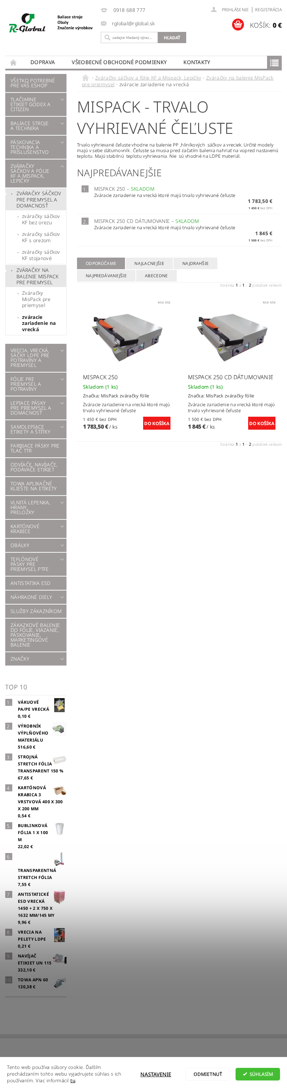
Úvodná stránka (13, 62)
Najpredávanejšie (106, 276)
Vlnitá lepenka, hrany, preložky (30, 507)
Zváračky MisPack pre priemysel (36, 298)
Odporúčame (101, 263)
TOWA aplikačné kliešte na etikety (33, 486)
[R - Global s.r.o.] (51, 23)
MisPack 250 (124, 188)
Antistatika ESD (30, 583)
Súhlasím (261, 1074)
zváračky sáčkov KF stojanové (41, 254)
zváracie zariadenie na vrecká (39, 323)
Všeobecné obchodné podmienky (119, 62)
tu (72, 1080)
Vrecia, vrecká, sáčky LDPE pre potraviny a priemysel (29, 357)
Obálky (19, 545)
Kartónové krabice (25, 528)
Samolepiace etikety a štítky (30, 429)
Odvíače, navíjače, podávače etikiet (34, 467)
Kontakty (196, 62)
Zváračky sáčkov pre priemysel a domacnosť (38, 199)
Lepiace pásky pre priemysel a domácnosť (30, 408)
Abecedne (156, 276)
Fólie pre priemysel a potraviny (25, 384)
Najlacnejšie (149, 263)
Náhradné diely (31, 597)
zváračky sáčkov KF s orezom (41, 237)
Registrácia (268, 10)
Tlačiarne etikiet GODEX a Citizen (30, 104)
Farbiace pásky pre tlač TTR (35, 448)
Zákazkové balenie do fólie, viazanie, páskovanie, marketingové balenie (35, 635)
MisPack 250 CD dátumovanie (146, 221)
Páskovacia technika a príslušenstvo (29, 147)
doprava (42, 62)
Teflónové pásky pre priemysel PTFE (29, 564)
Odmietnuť (208, 1074)
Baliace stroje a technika (29, 125)
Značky (19, 658)
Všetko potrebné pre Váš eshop (32, 83)
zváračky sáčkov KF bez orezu (41, 219)
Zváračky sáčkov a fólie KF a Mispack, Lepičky (29, 173)
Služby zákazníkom (36, 611)
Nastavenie (155, 1074)
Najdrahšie (195, 263)
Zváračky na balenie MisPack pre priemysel (37, 276)
